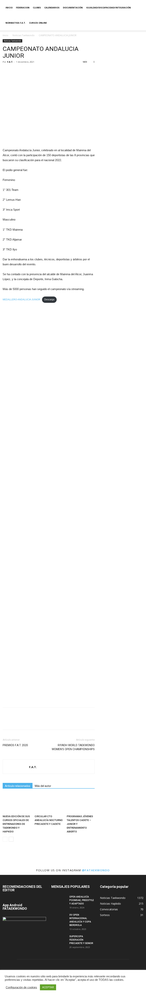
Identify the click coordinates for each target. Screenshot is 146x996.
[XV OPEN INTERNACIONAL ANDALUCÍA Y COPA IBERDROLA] (59, 918)
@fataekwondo (96, 870)
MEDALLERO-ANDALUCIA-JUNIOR (21, 299)
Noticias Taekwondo (24, 35)
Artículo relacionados (17, 785)
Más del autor (43, 785)
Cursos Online (38, 22)
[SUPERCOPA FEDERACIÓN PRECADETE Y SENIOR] (59, 940)
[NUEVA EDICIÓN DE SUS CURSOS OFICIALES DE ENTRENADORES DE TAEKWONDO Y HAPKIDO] (17, 803)
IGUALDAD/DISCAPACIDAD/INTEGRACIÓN (108, 7)
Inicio (9, 7)
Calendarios (52, 7)
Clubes (37, 7)
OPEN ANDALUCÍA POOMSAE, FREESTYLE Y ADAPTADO (81, 900)
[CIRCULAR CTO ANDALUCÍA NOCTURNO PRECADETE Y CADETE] (49, 803)
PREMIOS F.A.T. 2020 (15, 745)
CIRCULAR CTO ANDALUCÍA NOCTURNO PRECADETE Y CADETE (49, 820)
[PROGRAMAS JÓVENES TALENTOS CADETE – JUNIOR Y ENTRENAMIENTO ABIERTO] (81, 803)
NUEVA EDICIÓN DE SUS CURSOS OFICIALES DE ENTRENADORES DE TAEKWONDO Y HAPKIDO (16, 824)
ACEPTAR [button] (48, 987)
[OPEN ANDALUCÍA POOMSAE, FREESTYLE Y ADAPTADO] (59, 900)
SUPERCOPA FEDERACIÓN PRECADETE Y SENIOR (81, 940)
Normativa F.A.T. (16, 22)
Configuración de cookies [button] (21, 987)
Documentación (73, 7)
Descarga (49, 299)
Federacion (22, 7)
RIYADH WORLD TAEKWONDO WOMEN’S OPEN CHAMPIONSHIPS (73, 747)
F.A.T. (10, 61)
